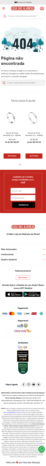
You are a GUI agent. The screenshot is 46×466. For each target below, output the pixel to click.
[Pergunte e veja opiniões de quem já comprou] (12, 149)
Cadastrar (24, 205)
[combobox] (23, 16)
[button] (21, 164)
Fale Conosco (23, 277)
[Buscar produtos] (5, 16)
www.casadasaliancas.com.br (12, 412)
